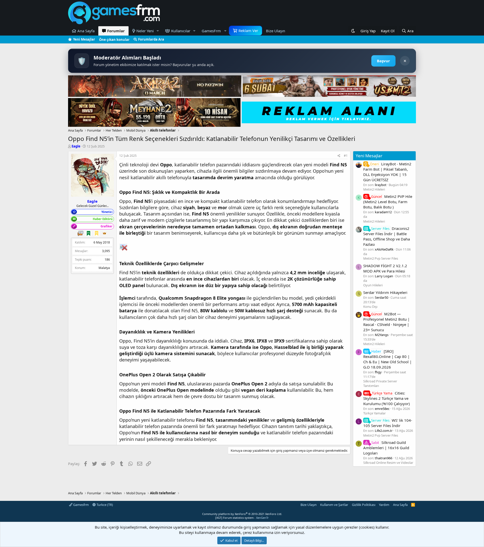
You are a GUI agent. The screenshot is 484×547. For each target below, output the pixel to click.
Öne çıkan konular (114, 39)
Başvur (383, 60)
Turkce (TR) (104, 504)
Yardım (384, 504)
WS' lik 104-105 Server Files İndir (387, 423)
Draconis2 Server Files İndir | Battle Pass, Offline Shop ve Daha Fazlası (386, 236)
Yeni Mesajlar (84, 39)
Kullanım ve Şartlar (334, 504)
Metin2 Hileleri (374, 189)
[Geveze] (80, 233)
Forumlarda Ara (151, 39)
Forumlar (116, 30)
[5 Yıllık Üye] (96, 233)
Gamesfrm (80, 504)
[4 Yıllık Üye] (88, 233)
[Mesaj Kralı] (104, 233)
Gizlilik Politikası (363, 504)
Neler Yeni (145, 30)
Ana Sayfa (86, 30)
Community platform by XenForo (242, 514)
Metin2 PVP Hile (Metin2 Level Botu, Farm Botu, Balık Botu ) (387, 201)
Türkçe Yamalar (374, 413)
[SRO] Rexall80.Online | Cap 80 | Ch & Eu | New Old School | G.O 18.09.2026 (387, 359)
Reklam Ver (248, 30)
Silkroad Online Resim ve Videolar (388, 462)
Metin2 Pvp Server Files (380, 258)
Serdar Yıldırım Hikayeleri (385, 292)
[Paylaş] (339, 156)
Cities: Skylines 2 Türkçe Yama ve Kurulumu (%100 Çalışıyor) (386, 398)
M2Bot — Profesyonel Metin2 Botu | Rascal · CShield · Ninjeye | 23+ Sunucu (386, 321)
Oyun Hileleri (373, 285)
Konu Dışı (370, 306)
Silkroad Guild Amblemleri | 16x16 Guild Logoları (386, 447)
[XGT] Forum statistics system (242, 518)
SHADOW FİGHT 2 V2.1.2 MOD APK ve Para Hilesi (385, 268)
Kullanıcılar (180, 30)
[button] (157, 31)
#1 (346, 156)
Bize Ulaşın (275, 30)
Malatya (104, 268)
